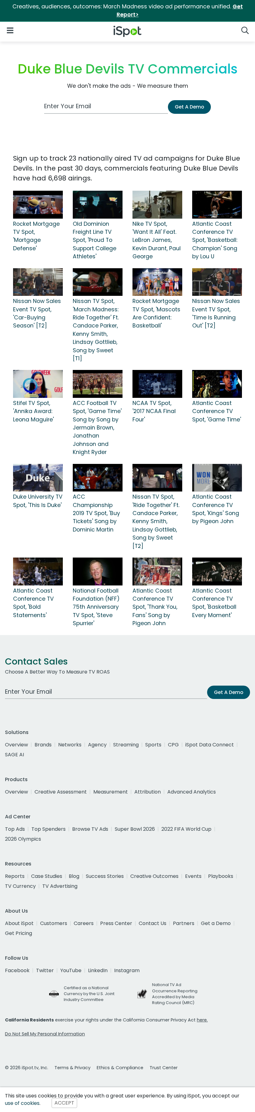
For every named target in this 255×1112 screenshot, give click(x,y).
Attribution (147, 791)
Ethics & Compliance (120, 1068)
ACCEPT (64, 1103)
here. (202, 1020)
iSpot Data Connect (209, 744)
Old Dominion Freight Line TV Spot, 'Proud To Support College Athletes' (94, 240)
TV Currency (20, 886)
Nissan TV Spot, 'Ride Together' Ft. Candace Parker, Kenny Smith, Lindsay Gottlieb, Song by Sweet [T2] (155, 521)
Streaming (126, 744)
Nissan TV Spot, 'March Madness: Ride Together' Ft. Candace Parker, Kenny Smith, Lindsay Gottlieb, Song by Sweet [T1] (96, 329)
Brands (43, 744)
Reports (15, 876)
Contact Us (152, 923)
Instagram (127, 970)
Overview (16, 744)
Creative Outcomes (154, 876)
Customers (53, 923)
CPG (173, 744)
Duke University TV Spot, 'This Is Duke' (38, 501)
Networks (69, 744)
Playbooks (220, 876)
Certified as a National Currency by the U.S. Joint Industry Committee (89, 993)
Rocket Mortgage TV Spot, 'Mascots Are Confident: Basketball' (156, 313)
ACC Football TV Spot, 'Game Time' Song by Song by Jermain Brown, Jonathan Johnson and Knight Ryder (97, 427)
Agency (97, 744)
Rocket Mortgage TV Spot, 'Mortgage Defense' (36, 236)
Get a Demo (216, 923)
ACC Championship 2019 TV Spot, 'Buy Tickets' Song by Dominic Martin (96, 513)
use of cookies (22, 1103)
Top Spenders (48, 829)
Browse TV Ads (90, 829)
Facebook (17, 970)
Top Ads (15, 829)
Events (193, 876)
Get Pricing (18, 933)
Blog (74, 876)
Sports (153, 744)
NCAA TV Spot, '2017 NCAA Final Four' (154, 411)
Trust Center (164, 1068)
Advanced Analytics (191, 791)
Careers (84, 923)
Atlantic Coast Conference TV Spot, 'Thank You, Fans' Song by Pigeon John (154, 607)
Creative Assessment (61, 791)
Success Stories (105, 876)
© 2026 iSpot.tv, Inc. (26, 1068)
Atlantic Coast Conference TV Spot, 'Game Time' (216, 411)
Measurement (110, 791)
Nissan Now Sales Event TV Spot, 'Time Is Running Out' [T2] (216, 313)
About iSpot (19, 923)
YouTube (70, 970)
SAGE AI (14, 754)
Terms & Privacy (72, 1068)
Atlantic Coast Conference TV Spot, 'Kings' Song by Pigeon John (215, 509)
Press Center (116, 923)
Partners (183, 923)
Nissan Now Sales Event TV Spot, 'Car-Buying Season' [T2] (37, 313)
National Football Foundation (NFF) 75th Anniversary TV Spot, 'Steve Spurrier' (96, 607)
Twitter (45, 970)
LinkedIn (98, 970)
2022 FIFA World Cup (186, 829)
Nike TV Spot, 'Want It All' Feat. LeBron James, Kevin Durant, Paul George (156, 240)
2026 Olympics (23, 839)
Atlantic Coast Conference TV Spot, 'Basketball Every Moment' (214, 603)
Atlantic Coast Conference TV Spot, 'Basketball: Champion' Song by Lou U (214, 240)
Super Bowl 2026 (135, 829)
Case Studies (46, 876)
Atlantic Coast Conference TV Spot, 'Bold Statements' (33, 603)
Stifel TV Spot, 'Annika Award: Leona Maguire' (33, 411)
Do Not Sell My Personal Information (45, 1034)
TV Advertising (59, 886)
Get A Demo (189, 106)
